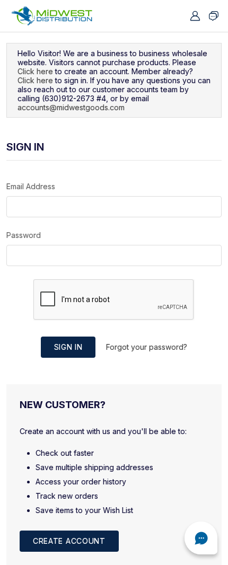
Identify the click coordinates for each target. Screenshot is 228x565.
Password (23, 235)
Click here (35, 71)
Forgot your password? (146, 346)
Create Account (69, 540)
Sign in (68, 346)
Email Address (30, 186)
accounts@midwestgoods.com (71, 107)
